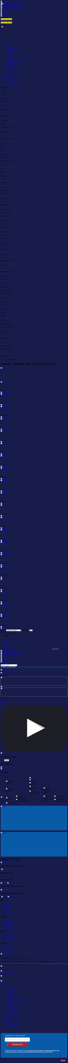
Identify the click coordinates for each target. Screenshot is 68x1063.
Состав (10, 61)
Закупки (10, 53)
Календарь (11, 64)
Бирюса (6, 78)
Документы (11, 51)
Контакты (11, 56)
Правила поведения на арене (16, 57)
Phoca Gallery (63, 649)
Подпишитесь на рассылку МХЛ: (15, 1035)
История (10, 49)
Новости (6, 45)
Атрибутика (11, 67)
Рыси (5, 70)
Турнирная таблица (14, 65)
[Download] (4, 628)
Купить (63, 1060)
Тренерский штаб (13, 62)
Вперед (6, 643)
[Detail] (3, 392)
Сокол (6, 59)
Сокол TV (4, 702)
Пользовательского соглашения (35, 1050)
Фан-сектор (11, 69)
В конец (6, 644)
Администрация (13, 48)
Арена (10, 54)
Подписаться (17, 1044)
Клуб (5, 46)
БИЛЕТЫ (4, 663)
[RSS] (3, 368)
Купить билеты (6, 19)
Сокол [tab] (6, 760)
